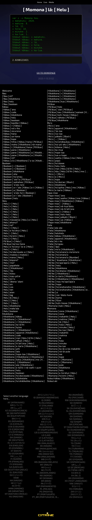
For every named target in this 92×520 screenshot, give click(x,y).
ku (40, 427)
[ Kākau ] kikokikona (12, 114)
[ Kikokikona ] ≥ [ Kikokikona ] (61, 98)
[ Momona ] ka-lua (56, 346)
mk (37, 448)
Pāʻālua (51, 104)
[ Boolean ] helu (10, 198)
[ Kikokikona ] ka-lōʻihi (13, 324)
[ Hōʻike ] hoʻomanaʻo (57, 254)
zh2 (73, 494)
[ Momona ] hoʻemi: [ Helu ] (60, 375)
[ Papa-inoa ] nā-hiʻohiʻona (60, 209)
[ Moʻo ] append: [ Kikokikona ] (62, 128)
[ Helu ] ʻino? (8, 262)
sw (69, 435)
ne (42, 470)
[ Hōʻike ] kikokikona (57, 268)
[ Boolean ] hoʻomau (12, 176)
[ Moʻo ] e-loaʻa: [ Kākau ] (59, 190)
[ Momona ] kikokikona (58, 367)
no (41, 475)
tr (70, 454)
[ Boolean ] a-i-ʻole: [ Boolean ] (17, 195)
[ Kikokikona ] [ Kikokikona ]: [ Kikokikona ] (23, 356)
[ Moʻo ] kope (53, 179)
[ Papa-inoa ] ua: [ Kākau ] (60, 219)
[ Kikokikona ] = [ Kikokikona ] (16, 319)
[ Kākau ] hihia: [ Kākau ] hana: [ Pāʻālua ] (22, 141)
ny (41, 478)
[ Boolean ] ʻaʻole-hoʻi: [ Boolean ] (18, 192)
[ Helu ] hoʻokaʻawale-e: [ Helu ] (18, 252)
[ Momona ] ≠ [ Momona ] (59, 362)
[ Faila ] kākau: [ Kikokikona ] (61, 235)
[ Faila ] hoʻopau (55, 244)
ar (11, 407)
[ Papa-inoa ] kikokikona (59, 222)
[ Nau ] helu (8, 101)
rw (67, 400)
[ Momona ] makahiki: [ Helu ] (61, 316)
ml (40, 451)
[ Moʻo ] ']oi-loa (54, 131)
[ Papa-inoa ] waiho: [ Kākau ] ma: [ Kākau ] (68, 198)
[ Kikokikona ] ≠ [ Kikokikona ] (16, 321)
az (6, 410)
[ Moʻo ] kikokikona (56, 184)
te (71, 440)
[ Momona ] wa (54, 354)
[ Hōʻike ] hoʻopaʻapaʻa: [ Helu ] (62, 262)
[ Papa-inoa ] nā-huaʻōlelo (60, 206)
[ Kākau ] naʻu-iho (11, 128)
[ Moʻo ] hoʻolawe (55, 163)
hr (9, 491)
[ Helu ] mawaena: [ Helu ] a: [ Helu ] (20, 219)
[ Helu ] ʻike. (8, 270)
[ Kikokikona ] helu (11, 370)
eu (10, 453)
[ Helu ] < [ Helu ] (10, 209)
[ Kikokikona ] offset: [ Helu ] (16, 340)
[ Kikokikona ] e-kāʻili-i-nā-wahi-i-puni (21, 367)
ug (70, 459)
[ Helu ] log (7, 295)
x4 (72, 475)
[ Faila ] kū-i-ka (54, 241)
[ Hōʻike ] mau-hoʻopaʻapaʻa (61, 281)
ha (11, 480)
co (9, 429)
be (8, 413)
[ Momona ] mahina (57, 335)
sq (71, 421)
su (68, 429)
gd (5, 469)
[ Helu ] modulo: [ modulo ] (15, 254)
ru (69, 397)
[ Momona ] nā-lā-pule (58, 351)
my (43, 467)
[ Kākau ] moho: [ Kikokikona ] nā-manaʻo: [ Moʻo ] (27, 144)
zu (70, 497)
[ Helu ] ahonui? (10, 222)
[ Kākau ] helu (9, 117)
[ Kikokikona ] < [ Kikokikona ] (61, 90)
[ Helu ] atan (8, 292)
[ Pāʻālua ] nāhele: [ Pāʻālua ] (61, 117)
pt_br (35, 497)
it (40, 405)
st (65, 427)
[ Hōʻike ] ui (52, 292)
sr (70, 424)
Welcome (7, 90)
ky (39, 429)
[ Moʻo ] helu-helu (56, 166)
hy (39, 394)
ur (72, 464)
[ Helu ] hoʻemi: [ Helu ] (13, 235)
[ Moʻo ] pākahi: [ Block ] (59, 136)
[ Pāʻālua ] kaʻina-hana (13, 244)
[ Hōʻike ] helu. (54, 265)
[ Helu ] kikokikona (11, 305)
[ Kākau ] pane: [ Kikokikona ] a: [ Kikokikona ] (24, 152)
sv (70, 432)
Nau (4, 93)
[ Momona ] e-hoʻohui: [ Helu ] (62, 373)
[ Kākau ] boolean (11, 120)
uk (68, 462)
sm (70, 413)
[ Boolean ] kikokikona (13, 171)
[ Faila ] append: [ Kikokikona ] (62, 238)
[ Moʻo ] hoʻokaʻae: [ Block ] (60, 182)
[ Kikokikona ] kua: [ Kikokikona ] (63, 101)
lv (40, 440)
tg (72, 443)
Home (39, 2)
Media (51, 2)
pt (38, 494)
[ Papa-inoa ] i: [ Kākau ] (59, 211)
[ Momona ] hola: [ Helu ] (59, 324)
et (12, 450)
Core (45, 2)
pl (41, 489)
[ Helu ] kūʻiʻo (8, 278)
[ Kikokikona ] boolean (13, 373)
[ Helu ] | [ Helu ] (10, 300)
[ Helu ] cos (7, 287)
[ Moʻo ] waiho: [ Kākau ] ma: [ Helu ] (65, 157)
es (10, 448)
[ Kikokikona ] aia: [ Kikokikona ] (17, 365)
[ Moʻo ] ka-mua (55, 149)
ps (40, 491)
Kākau (5, 106)
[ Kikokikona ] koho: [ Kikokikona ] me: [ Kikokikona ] (27, 359)
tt (71, 456)
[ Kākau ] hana (9, 133)
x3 (72, 472)
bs (9, 421)
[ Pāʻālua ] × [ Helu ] (11, 241)
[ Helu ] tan (7, 289)
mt (41, 464)
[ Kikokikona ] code (11, 335)
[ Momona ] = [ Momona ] (59, 359)
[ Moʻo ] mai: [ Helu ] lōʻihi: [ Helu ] (63, 168)
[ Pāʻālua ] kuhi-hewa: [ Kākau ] (62, 114)
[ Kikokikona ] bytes (12, 327)
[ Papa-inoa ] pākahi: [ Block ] (61, 217)
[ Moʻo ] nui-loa (54, 133)
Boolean (6, 163)
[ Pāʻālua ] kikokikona (57, 120)
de (10, 440)
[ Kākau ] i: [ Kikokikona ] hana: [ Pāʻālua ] (22, 147)
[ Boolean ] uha (9, 174)
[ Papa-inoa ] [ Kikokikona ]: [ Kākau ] (65, 201)
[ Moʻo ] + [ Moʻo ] (55, 174)
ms (36, 462)
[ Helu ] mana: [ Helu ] (13, 257)
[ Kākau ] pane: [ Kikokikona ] (16, 149)
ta (72, 437)
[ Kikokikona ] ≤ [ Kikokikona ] (61, 93)
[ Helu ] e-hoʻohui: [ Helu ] (15, 230)
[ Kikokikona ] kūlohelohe (14, 378)
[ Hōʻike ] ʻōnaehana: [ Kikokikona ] (64, 260)
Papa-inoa (52, 192)
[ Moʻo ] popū (53, 160)
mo (39, 456)
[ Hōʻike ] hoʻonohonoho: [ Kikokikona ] (66, 287)
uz (69, 467)
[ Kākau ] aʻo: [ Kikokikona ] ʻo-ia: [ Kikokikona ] (25, 160)
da (11, 437)
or (42, 480)
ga (10, 467)
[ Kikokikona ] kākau (12, 316)
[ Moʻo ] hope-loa (55, 152)
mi (41, 445)
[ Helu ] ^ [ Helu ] (10, 303)
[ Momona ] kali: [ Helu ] (59, 305)
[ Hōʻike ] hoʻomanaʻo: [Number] (63, 257)
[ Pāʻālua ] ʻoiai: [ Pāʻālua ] (60, 109)
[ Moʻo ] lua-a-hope (57, 155)
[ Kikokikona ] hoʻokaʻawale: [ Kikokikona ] (23, 375)
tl (70, 451)
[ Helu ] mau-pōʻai (11, 276)
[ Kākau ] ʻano (9, 109)
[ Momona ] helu (55, 370)
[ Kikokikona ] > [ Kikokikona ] (61, 96)
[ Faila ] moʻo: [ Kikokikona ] (60, 249)
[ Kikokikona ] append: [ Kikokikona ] (20, 332)
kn (42, 421)
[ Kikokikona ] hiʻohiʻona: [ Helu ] (18, 343)
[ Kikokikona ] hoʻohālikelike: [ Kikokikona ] (23, 381)
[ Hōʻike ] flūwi (54, 300)
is (40, 402)
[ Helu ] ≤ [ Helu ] (10, 211)
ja (42, 408)
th (72, 445)
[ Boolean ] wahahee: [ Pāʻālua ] (18, 182)
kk (41, 416)
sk (68, 408)
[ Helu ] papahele (10, 265)
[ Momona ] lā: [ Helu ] (58, 321)
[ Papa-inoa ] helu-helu (59, 214)
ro (70, 394)
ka (39, 413)
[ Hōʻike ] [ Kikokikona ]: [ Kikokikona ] (65, 278)
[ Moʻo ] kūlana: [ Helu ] (58, 147)
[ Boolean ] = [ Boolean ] (14, 166)
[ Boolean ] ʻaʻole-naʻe (13, 184)
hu (10, 496)
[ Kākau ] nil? (8, 157)
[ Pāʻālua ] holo (54, 106)
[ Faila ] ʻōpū (53, 246)
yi (73, 486)
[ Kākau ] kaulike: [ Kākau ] (15, 123)
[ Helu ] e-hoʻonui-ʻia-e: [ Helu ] (17, 246)
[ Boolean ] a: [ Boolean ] (14, 190)
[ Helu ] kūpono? (10, 260)
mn (40, 454)
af (9, 402)
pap (38, 486)
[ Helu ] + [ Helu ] (10, 227)
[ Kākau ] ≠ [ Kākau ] (12, 125)
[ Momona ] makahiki (57, 332)
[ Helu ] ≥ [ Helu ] (10, 206)
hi (13, 485)
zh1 (73, 491)
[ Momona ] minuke (57, 343)
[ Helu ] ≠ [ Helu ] (10, 217)
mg (39, 443)
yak (71, 483)
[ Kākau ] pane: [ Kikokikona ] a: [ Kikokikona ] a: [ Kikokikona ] (32, 155)
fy (11, 464)
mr (43, 459)
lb (35, 432)
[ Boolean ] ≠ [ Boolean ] (14, 168)
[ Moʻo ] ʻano (53, 125)
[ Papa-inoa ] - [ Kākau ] (59, 203)
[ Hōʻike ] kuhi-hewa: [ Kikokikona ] (64, 303)
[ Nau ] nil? (7, 96)
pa (42, 483)
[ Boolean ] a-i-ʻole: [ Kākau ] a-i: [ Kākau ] (23, 187)
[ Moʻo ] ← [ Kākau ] (56, 139)
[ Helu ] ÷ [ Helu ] (10, 249)
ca (11, 424)
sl (67, 411)
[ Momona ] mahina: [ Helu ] (61, 319)
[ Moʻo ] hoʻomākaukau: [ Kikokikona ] (65, 141)
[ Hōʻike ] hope (54, 284)
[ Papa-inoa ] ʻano (56, 195)
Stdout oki (52, 381)
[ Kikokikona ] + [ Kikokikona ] (16, 330)
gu (11, 475)
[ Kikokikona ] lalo (11, 351)
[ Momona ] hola (55, 340)
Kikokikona (7, 313)
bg (8, 415)
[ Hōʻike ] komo (54, 297)
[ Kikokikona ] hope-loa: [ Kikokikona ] (21, 354)
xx (66, 480)
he (12, 483)
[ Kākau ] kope (9, 139)
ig (42, 400)
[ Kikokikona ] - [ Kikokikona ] (16, 362)
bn (13, 418)
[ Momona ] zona (55, 313)
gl (11, 472)
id (34, 397)
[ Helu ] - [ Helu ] (10, 233)
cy (10, 434)
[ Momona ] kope (55, 356)
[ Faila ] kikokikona (56, 230)
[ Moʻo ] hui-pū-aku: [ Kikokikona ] (64, 144)
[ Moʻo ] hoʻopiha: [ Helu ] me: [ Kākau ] (66, 187)
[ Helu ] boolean (10, 311)
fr (10, 461)
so (70, 419)
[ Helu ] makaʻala (10, 308)
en (10, 445)
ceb (10, 426)
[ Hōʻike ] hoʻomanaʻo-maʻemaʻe (63, 252)
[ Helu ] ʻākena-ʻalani (12, 281)
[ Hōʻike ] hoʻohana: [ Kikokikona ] (63, 270)
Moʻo (49, 123)
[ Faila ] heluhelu (55, 233)
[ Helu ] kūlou (8, 273)
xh (69, 478)
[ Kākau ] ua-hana (11, 136)
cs (10, 432)
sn (71, 416)
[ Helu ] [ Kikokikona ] (12, 268)
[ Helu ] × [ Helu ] (10, 238)
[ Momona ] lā (54, 338)
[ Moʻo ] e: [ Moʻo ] (56, 176)
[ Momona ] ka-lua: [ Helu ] (60, 330)
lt (40, 437)
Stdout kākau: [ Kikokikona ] (61, 378)
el (9, 442)
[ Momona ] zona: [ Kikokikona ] (62, 311)
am (12, 405)
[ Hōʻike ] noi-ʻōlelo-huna (59, 295)
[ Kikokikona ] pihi (11, 348)
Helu (4, 201)
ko (41, 424)
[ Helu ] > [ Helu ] (10, 203)
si (72, 405)
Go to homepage (46, 73)
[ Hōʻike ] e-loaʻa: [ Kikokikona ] (62, 276)
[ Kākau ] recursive (11, 131)
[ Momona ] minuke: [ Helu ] (61, 327)
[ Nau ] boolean (9, 104)
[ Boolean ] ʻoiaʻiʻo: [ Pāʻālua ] (16, 179)
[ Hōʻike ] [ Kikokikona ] (58, 273)
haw (16, 477)
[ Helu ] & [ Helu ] (10, 297)
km (43, 419)
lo (43, 435)
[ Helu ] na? (7, 225)
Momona (51, 308)
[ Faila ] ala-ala (54, 227)
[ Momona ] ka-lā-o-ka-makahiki (63, 348)
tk (69, 448)
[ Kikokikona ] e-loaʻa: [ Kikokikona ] (20, 346)
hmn (11, 488)
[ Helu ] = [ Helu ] (10, 214)
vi (69, 470)
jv (40, 411)
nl (37, 472)
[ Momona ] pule (55, 365)
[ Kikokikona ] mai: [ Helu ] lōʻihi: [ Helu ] (21, 338)
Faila (49, 225)
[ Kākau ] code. (9, 112)
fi (11, 458)
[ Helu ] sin (7, 284)
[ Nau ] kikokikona (11, 98)
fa (11, 456)
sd (71, 402)
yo (70, 489)
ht (6, 493)
